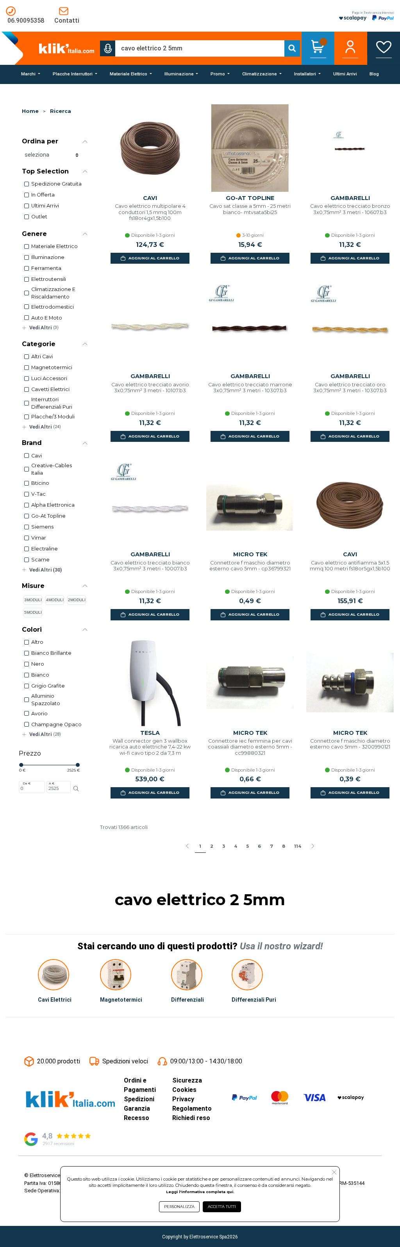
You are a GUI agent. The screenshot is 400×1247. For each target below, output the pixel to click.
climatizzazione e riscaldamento (53, 293)
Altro (37, 642)
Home (30, 111)
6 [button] (259, 846)
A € (51, 783)
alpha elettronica (53, 505)
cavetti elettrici (50, 389)
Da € (26, 783)
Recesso (136, 1118)
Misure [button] (33, 586)
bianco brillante (51, 653)
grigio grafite (48, 686)
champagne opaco (56, 724)
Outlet (39, 217)
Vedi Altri (44, 328)
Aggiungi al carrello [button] (154, 258)
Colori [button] (32, 629)
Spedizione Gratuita (56, 184)
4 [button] (235, 846)
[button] (108, 48)
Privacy (183, 1099)
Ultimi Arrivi (45, 206)
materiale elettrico (54, 246)
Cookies (184, 1089)
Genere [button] (34, 234)
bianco (40, 675)
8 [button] (283, 846)
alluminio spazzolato (45, 699)
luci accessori (49, 378)
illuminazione (47, 257)
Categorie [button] (38, 344)
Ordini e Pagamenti (140, 1085)
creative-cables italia (51, 469)
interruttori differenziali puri (51, 403)
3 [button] (223, 846)
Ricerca (60, 111)
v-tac (38, 494)
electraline (44, 549)
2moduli (77, 600)
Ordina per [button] (40, 141)
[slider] (21, 765)
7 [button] (271, 846)
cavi (36, 456)
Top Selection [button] (45, 171)
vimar (38, 538)
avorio (39, 713)
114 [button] (297, 846)
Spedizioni (139, 1099)
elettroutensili (48, 279)
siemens (42, 527)
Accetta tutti (222, 1206)
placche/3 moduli (53, 417)
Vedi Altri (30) (45, 570)
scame (40, 560)
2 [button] (211, 846)
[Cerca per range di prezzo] (76, 788)
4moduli (55, 600)
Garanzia (137, 1108)
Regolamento (192, 1108)
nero (37, 664)
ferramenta (46, 268)
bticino (40, 483)
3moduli (33, 600)
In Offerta (43, 195)
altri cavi (42, 356)
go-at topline (48, 516)
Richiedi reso (191, 1118)
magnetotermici (51, 367)
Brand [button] (32, 443)
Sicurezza (187, 1080)
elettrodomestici (52, 307)
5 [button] (247, 846)
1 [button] (200, 846)
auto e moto (46, 318)
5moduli (33, 612)
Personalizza (179, 1206)
